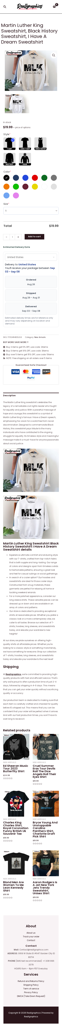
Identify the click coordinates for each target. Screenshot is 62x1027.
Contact (31, 940)
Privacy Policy (31, 992)
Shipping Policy (31, 985)
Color (7, 171)
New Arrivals (40, 337)
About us (31, 933)
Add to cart (34, 236)
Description (9, 395)
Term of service (31, 988)
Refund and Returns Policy (31, 981)
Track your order (31, 936)
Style (7, 134)
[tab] (31, 395)
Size (6, 204)
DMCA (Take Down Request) (31, 996)
